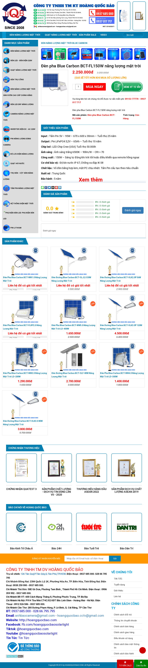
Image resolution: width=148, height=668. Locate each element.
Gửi (114, 558)
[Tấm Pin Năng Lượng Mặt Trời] (127, 54)
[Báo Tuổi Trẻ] (57, 527)
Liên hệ (117, 596)
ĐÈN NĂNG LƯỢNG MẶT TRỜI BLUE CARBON (64, 43)
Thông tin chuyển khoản (125, 620)
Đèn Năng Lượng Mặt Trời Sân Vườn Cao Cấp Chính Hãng (19, 92)
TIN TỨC (118, 578)
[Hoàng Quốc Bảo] (16, 16)
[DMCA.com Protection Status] (15, 656)
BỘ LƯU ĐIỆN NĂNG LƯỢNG (22, 154)
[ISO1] (123, 15)
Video (103, 35)
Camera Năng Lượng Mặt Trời (18, 117)
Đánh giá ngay (133, 210)
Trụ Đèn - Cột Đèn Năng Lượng (18, 176)
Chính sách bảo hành (124, 653)
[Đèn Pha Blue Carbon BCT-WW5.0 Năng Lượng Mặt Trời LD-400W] (73, 309)
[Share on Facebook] (46, 187)
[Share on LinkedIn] (59, 187)
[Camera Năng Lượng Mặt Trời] (73, 54)
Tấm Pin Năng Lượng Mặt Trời (18, 191)
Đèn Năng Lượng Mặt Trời (22, 51)
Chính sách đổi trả (123, 614)
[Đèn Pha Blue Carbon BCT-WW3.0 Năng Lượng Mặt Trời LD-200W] (25, 357)
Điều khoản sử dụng (123, 638)
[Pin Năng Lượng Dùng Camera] (100, 54)
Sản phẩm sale (88, 35)
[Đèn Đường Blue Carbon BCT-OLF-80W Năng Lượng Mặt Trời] (73, 357)
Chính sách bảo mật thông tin (126, 646)
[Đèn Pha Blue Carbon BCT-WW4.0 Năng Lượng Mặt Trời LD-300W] (122, 357)
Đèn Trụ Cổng (17, 80)
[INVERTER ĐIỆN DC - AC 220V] (87, 54)
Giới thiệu (118, 590)
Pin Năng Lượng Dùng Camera (17, 142)
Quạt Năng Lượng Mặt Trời (23, 70)
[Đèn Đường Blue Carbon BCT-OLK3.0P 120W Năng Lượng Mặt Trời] (122, 309)
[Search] (139, 35)
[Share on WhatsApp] (42, 187)
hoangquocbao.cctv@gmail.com (80, 615)
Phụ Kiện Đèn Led (18, 216)
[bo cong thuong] (23, 647)
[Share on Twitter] (49, 187)
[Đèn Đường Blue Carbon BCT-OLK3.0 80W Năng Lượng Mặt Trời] (25, 404)
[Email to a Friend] (52, 187)
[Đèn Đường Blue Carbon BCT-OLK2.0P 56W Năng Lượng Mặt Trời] (122, 261)
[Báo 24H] (21, 527)
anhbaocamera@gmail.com (35, 615)
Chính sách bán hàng (124, 626)
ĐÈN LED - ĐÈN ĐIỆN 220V (21, 61)
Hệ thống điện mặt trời (21, 204)
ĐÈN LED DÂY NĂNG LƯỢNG (22, 104)
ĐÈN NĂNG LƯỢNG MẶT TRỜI (25, 35)
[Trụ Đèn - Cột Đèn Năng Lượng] (113, 54)
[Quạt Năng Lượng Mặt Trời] (60, 54)
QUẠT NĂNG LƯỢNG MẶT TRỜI (61, 35)
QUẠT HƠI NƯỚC (17, 163)
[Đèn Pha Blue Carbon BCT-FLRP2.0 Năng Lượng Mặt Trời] (25, 309)
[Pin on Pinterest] (56, 187)
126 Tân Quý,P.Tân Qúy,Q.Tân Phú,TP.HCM (43, 574)
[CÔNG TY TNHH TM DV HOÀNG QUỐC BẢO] (74, 16)
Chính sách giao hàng (124, 632)
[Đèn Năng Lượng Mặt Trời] (47, 54)
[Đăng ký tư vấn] (127, 87)
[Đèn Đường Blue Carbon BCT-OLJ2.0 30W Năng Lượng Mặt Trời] (73, 261)
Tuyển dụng (119, 584)
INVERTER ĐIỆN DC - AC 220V (22, 129)
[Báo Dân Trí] (91, 527)
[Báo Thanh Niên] (127, 527)
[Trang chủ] (4, 35)
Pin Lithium (15, 228)
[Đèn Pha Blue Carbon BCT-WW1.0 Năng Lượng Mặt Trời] (25, 261)
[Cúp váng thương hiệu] (139, 15)
